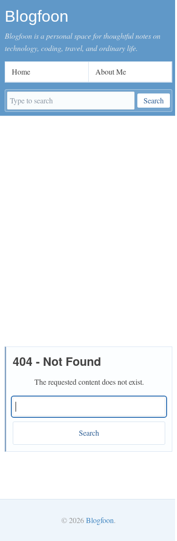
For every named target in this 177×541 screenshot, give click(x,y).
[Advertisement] (88, 209)
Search (153, 100)
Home (21, 71)
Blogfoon (100, 520)
